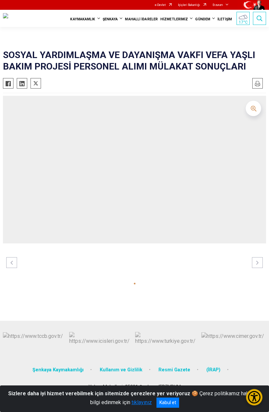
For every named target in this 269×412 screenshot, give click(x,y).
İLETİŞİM (224, 19)
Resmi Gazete (174, 370)
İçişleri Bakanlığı (189, 5)
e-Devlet (160, 5)
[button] (134, 283)
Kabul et (167, 402)
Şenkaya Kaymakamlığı (58, 370)
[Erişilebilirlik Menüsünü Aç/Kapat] (254, 397)
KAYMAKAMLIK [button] (82, 19)
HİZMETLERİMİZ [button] (174, 19)
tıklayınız (142, 402)
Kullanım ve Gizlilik (121, 370)
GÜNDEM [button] (202, 19)
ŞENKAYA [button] (110, 19)
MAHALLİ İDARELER (141, 19)
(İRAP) (213, 370)
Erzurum (218, 5)
